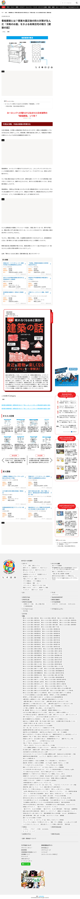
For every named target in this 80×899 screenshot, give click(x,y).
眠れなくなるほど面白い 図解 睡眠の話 (51, 635)
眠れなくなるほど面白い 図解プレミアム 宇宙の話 (61, 690)
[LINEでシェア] (42, 67)
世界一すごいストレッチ (71, 714)
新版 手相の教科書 (65, 802)
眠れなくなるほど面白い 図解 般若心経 (32, 642)
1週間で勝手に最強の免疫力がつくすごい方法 (52, 699)
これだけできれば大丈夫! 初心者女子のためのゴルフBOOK (36, 778)
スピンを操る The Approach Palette (31, 771)
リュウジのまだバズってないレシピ (31, 824)
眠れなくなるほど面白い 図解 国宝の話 (32, 633)
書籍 (49, 7)
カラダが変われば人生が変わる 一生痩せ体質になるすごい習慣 (37, 714)
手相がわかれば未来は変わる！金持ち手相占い (33, 804)
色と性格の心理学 (27, 749)
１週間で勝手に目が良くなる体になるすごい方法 (57, 701)
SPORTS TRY (55, 604)
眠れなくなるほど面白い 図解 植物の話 (32, 635)
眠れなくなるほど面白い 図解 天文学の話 (52, 659)
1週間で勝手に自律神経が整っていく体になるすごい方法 (36, 706)
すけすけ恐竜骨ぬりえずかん (61, 719)
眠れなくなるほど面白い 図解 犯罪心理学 (52, 662)
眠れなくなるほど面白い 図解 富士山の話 (52, 657)
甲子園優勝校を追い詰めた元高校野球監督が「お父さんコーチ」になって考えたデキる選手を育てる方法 (64, 568)
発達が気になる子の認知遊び (62, 730)
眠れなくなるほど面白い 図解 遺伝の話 (51, 629)
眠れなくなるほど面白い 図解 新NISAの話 (32, 675)
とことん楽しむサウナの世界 (70, 822)
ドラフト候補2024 (37, 581)
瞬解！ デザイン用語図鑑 (56, 822)
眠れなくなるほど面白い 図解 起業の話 (32, 631)
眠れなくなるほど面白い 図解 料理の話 (32, 646)
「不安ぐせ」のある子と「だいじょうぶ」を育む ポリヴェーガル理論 (39, 745)
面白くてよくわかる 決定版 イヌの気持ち (32, 817)
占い (57, 7)
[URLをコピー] (49, 67)
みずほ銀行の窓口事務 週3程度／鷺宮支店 (12, 492)
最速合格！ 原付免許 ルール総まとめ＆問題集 (33, 763)
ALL (3, 7)
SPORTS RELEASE (56, 827)
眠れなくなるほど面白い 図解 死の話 (49, 620)
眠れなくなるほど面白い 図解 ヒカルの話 (32, 664)
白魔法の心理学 (36, 749)
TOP (2, 12)
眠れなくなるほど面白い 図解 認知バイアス (33, 677)
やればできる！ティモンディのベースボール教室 (65, 784)
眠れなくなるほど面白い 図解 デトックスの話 (33, 679)
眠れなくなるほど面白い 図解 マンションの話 (33, 686)
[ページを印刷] (52, 67)
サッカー (25, 565)
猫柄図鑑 (62, 815)
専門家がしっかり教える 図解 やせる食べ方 (33, 697)
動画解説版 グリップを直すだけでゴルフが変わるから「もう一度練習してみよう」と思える (44, 774)
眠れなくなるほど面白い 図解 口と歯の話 (52, 651)
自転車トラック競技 (43, 587)
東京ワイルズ (35, 589)
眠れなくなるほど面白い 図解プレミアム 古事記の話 (35, 692)
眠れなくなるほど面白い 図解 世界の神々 (32, 659)
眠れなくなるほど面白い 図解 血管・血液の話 (33, 681)
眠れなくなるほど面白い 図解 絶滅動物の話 (54, 670)
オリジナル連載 (42, 7)
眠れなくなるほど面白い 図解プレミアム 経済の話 (59, 692)
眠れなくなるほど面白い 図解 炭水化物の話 (54, 673)
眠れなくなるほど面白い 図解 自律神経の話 (55, 681)
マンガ (35, 7)
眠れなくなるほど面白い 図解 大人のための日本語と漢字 (36, 690)
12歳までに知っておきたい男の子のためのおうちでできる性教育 (37, 725)
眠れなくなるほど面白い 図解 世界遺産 (32, 638)
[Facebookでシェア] (39, 67)
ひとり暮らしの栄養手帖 (28, 708)
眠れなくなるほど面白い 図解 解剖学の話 (32, 653)
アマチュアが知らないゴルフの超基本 (54, 765)
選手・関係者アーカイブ (29, 838)
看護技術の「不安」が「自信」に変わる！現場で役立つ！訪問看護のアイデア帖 (41, 736)
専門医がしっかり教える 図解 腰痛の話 (58, 695)
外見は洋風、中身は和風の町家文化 (15, 106)
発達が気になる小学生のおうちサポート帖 (49, 732)
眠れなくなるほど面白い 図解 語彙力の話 (52, 655)
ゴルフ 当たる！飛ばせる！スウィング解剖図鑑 (53, 767)
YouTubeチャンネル (74, 7)
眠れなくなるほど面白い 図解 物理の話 (32, 644)
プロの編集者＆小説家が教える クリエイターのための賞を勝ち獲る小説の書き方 (41, 802)
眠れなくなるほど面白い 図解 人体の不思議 (53, 675)
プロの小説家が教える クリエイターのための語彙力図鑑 (62, 800)
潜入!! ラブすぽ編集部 (57, 565)
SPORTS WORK (62, 604)
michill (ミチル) (26, 834)
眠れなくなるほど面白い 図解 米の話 (66, 618)
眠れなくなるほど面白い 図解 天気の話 (51, 640)
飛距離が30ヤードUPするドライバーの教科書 (33, 776)
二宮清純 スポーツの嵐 (28, 604)
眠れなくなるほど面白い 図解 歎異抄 (68, 624)
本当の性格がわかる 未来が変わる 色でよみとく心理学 (35, 752)
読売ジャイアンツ (36, 565)
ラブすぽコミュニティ (57, 609)
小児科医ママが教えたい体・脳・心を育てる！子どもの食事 (36, 723)
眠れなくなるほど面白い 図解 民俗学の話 (32, 662)
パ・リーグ (32, 831)
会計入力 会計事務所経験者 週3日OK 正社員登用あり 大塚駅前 (13, 278)
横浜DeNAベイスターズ (28, 570)
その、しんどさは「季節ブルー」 (30, 741)
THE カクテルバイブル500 (52, 815)
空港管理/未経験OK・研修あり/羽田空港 (13, 293)
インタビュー (63, 7)
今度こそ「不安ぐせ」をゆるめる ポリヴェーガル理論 (35, 743)
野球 (8, 7)
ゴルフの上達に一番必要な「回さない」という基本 (57, 763)
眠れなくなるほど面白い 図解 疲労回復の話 (54, 677)
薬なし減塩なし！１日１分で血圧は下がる (45, 708)
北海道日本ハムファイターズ (29, 574)
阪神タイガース (26, 567)
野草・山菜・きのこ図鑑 (39, 815)
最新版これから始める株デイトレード (66, 811)
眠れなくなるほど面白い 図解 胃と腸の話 (52, 648)
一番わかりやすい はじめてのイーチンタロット (47, 806)
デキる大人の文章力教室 (60, 795)
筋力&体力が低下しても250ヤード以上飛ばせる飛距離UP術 (58, 776)
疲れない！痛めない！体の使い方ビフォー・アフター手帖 (58, 793)
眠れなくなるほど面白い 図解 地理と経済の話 (55, 679)
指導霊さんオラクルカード (29, 806)
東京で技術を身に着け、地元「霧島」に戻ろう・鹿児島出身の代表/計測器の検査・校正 (38, 492)
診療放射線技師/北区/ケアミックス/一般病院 (13, 508)
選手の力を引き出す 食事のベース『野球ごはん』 (63, 576)
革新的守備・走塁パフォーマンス (30, 787)
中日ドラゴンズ (43, 567)
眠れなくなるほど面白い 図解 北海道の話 (32, 666)
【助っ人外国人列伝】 (40, 604)
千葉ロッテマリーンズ (28, 578)
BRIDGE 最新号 (56, 599)
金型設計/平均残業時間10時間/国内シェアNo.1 (38, 278)
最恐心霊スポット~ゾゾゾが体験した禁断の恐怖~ (52, 824)
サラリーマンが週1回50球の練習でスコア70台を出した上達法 (60, 769)
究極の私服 (67, 824)
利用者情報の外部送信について (29, 852)
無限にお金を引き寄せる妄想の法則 (31, 811)
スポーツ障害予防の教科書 (71, 791)
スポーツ (24, 563)
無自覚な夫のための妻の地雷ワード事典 (66, 754)
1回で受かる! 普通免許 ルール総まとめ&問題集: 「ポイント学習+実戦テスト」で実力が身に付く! (45, 760)
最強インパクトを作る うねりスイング (31, 767)
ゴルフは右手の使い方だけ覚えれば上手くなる (33, 769)
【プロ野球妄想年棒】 (28, 606)
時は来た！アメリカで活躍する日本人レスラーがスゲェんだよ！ (64, 578)
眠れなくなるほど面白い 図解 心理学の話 (32, 657)
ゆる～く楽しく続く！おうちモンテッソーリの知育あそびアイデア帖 (38, 727)
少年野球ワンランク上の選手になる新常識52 (46, 780)
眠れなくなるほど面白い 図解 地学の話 (51, 638)
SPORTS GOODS (71, 604)
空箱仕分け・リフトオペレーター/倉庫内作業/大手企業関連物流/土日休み (13, 264)
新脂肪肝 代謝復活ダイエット (55, 710)
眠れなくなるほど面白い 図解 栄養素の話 (32, 651)
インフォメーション (27, 609)
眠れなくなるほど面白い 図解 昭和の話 (51, 633)
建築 (8, 31)
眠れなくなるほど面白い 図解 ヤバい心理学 (33, 668)
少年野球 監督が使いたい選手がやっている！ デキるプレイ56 (37, 782)
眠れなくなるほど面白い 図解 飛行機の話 (52, 664)
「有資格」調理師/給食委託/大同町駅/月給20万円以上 (38, 264)
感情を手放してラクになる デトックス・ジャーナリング (64, 747)
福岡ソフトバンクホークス (41, 578)
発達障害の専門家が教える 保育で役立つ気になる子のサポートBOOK (38, 730)
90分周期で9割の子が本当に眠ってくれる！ (66, 721)
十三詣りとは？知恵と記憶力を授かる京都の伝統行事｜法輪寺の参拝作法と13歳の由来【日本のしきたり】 (39, 460)
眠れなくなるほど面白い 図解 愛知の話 (32, 629)
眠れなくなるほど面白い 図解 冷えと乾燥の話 (55, 684)
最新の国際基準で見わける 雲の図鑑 (52, 813)
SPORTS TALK (26, 597)
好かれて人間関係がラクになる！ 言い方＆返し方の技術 (58, 798)
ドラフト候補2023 (27, 581)
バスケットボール (27, 585)
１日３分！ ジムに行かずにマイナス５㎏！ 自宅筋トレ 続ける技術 (38, 795)
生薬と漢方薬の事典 (27, 815)
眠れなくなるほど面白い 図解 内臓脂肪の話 (33, 673)
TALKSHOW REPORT (57, 597)
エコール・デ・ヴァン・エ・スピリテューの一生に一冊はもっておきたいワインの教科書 (43, 820)
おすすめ (24, 613)
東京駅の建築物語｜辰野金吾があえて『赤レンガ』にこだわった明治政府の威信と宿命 (26, 405)
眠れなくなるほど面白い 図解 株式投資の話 (33, 670)
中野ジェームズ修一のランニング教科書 (60, 789)
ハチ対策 (38, 829)
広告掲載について (25, 854)
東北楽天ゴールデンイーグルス (30, 576)
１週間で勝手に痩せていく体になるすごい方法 (33, 701)
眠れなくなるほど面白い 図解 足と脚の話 (32, 648)
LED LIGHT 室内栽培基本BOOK (69, 813)
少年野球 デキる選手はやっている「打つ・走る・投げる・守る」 (37, 784)
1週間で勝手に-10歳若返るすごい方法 (31, 699)
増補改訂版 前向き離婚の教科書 (30, 756)
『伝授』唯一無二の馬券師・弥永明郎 (60, 573)
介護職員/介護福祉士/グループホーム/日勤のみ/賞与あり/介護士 (13, 477)
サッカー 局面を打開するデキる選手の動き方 (50, 787)
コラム (3, 31)
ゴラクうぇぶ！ (55, 594)
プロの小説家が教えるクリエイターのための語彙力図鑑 (35, 800)
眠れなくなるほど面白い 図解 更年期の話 (32, 655)
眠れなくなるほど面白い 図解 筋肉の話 (51, 631)
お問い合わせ (24, 858)
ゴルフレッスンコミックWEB (48, 854)
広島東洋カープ (35, 567)
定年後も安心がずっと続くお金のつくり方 (32, 813)
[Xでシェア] (36, 67)
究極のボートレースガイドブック (48, 811)
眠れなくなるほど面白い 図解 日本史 (31, 627)
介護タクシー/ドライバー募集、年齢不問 (38, 293)
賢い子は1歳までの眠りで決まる (47, 721)
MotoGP (41, 589)
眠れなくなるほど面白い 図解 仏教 (48, 618)
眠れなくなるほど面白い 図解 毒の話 (68, 620)
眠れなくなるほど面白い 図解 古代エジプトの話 (56, 686)
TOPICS (24, 827)
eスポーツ (35, 587)
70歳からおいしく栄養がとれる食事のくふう (58, 712)
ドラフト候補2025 (27, 583)
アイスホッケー (26, 589)
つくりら (43, 852)
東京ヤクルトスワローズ (40, 570)
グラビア (22, 7)
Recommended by (67, 431)
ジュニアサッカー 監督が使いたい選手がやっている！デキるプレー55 (55, 756)
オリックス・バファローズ (29, 572)
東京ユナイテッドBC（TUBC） (40, 585)
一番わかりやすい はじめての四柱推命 (32, 809)
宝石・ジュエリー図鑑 (48, 719)
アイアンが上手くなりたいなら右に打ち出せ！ (33, 765)
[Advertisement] (27, 84)
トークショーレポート (26, 861)
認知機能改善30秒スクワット (53, 738)
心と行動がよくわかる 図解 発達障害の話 (53, 697)
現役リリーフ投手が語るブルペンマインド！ (62, 571)
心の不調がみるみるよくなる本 (47, 741)
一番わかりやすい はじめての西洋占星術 (52, 809)
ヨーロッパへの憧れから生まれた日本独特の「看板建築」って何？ (22, 104)
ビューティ (29, 7)
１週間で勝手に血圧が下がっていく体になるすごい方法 (60, 703)
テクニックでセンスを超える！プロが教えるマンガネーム (36, 822)
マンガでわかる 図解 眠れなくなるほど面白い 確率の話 (35, 695)
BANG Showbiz (56, 834)
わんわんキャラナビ (70, 804)
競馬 (17, 7)
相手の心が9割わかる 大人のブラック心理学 (51, 749)
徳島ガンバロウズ (27, 587)
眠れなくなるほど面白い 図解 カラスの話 (52, 653)
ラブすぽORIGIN (56, 602)
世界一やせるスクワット (28, 716)
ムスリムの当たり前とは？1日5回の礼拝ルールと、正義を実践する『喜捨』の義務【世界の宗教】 (15, 460)
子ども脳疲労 (64, 732)
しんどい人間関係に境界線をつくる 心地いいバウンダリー (36, 747)
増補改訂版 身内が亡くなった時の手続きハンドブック (65, 734)
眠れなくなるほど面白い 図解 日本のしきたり (33, 684)
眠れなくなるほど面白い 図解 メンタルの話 (53, 666)
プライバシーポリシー (26, 847)
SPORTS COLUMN (27, 602)
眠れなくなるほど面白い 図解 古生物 (31, 624)
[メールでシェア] (45, 67)
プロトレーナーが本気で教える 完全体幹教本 (33, 793)
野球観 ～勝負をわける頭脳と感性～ (59, 778)
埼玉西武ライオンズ (42, 574)
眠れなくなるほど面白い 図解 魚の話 (31, 620)
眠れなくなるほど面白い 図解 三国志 (49, 624)
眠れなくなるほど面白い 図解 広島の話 (51, 642)
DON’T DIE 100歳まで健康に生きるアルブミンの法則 (35, 712)
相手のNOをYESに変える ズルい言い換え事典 (33, 798)
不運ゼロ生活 (67, 809)
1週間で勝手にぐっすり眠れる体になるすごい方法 (34, 703)
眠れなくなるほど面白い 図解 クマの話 (50, 627)
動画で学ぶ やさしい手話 (67, 738)
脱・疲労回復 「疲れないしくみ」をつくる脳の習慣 (35, 710)
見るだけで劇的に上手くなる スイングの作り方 (51, 771)
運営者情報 (24, 850)
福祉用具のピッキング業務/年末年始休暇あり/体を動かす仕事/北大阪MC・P (39, 508)
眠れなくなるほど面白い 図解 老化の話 (51, 646)
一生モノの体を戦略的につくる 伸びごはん (60, 706)
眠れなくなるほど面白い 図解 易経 (31, 618)
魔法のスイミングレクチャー (56, 791)
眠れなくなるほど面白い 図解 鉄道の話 (32, 640)
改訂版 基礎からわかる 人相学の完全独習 (55, 804)
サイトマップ (24, 856)
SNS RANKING (45, 829)
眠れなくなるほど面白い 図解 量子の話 (51, 644)
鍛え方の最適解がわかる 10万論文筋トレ (32, 719)
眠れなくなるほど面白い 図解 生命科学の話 (54, 668)
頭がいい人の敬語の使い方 (29, 758)
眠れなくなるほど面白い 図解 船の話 (68, 622)
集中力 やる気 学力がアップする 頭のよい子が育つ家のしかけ (37, 734)
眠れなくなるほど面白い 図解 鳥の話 (31, 622)
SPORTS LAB (25, 599)
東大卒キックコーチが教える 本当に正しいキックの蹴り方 (36, 789)
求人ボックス (23, 274)
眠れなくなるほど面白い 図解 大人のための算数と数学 (58, 688)
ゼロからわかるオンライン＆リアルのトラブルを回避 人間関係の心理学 (39, 754)
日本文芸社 (25, 611)
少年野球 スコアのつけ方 (28, 780)
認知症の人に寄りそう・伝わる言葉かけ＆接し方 (34, 738)
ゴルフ (12, 7)
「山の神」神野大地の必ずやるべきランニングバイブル (35, 791)
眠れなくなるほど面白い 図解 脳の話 (49, 622)
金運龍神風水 (74, 809)
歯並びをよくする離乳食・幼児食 (30, 721)
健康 (53, 7)
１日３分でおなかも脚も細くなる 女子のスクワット (47, 716)
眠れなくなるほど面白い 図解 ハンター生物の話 (34, 688)
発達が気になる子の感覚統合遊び (30, 732)
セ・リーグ (25, 831)
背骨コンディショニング (58, 714)
